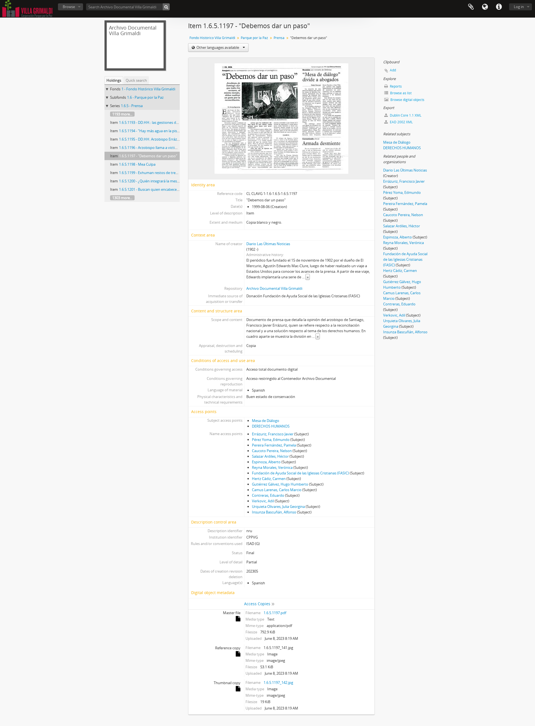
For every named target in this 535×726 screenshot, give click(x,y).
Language (485, 7)
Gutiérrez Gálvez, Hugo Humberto (280, 484)
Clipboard (471, 7)
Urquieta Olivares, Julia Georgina (278, 506)
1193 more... (122, 114)
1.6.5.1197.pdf (275, 612)
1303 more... (122, 197)
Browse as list (400, 93)
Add (393, 70)
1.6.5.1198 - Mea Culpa (137, 164)
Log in (519, 6)
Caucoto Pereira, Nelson (272, 450)
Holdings (113, 80)
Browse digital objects (407, 99)
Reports (395, 86)
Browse (69, 6)
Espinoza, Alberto (266, 461)
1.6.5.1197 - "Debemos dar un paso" (148, 155)
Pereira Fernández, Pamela (274, 445)
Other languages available (218, 47)
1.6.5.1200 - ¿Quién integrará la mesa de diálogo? (159, 181)
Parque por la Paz (254, 37)
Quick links (499, 7)
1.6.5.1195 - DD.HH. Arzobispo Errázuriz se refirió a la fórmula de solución (179, 139)
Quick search (136, 80)
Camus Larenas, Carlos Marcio (276, 489)
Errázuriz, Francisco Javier (272, 433)
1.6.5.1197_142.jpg (278, 682)
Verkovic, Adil (263, 500)
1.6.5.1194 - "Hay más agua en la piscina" (152, 130)
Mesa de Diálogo (265, 420)
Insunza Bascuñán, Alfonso (274, 512)
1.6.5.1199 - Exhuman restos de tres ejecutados (157, 172)
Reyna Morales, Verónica (272, 467)
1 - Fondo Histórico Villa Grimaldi (148, 88)
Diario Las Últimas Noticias (268, 243)
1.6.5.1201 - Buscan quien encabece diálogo (154, 189)
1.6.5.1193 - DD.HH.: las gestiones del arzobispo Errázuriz (165, 122)
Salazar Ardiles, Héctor (270, 456)
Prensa (279, 37)
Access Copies (257, 603)
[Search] (166, 6)
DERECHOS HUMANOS (271, 426)
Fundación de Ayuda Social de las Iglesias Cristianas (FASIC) (300, 473)
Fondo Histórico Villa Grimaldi (212, 37)
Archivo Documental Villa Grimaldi (274, 288)
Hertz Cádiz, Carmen (269, 478)
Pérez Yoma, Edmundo (271, 439)
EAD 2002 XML (401, 122)
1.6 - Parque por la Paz (145, 97)
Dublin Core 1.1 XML (405, 115)
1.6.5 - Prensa (132, 105)
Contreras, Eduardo (268, 495)
